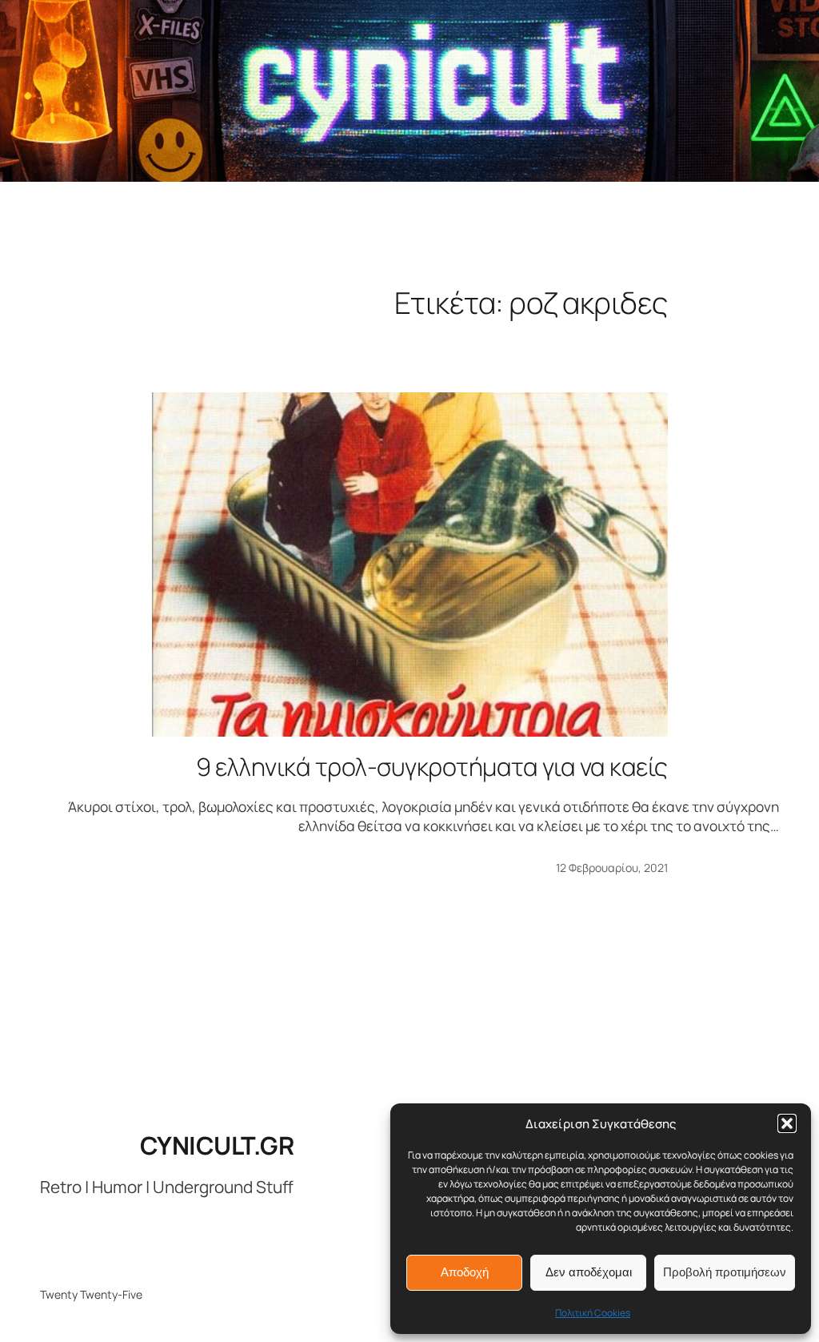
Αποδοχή (465, 1272)
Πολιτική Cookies (592, 1313)
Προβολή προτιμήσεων (724, 1272)
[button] (787, 1123)
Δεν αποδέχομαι (588, 1272)
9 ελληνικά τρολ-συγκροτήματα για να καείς (432, 766)
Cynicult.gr (217, 1145)
